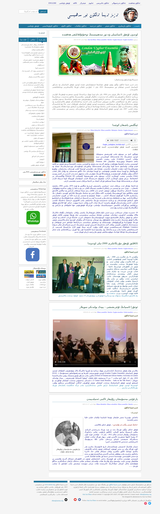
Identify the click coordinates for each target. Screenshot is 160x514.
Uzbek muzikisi (128, 312)
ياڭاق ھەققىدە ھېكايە (38, 50)
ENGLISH (52, 3)
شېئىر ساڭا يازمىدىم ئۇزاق (36, 77)
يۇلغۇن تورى (42, 279)
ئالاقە (75, 3)
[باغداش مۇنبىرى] (29, 273)
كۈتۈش (42, 159)
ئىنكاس (33, 39)
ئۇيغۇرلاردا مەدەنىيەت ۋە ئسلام (34, 110)
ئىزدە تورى (43, 287)
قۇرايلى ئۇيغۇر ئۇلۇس (37, 165)
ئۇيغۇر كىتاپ (30, 282)
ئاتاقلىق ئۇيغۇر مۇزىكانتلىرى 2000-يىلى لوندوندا (113, 243)
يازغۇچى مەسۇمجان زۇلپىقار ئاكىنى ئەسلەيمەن (112, 399)
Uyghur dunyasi (117, 39)
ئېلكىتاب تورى (30, 284)
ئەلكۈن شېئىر (110, 26)
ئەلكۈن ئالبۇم (66, 26)
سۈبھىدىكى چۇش (39, 138)
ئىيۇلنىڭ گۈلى (40, 162)
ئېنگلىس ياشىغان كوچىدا (125, 125)
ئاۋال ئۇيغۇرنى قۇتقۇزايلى (36, 113)
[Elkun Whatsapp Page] (35, 225)
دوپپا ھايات (43, 284)
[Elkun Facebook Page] (36, 262)
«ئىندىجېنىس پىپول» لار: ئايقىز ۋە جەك (33, 71)
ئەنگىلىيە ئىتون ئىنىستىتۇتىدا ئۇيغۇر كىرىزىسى (34, 147)
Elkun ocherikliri (112, 404)
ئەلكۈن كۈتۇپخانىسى (50, 26)
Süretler (109, 39)
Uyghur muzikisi (128, 39)
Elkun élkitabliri (101, 404)
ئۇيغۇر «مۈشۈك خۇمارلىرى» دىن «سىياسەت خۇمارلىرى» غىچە (34, 134)
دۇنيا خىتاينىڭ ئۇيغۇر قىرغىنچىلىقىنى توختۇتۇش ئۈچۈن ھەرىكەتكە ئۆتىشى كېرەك (33, 92)
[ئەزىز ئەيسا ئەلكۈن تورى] (41, 273)
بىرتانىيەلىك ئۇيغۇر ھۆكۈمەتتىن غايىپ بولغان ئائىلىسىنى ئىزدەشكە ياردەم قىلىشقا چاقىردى (33, 85)
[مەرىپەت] (29, 277)
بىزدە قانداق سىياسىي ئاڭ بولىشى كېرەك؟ (34, 152)
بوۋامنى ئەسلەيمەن (38, 122)
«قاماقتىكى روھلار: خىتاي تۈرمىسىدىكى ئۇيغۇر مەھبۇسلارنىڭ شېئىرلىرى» (32, 46)
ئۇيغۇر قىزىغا (40, 119)
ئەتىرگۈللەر (40, 65)
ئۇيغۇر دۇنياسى (64, 3)
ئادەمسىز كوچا (39, 68)
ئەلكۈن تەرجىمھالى (119, 3)
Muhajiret (114, 130)
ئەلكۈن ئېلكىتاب (81, 26)
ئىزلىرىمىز (43, 282)
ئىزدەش (43, 11)
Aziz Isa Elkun (92, 39)
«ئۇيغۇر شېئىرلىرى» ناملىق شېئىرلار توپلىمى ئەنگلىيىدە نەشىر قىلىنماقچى (33, 61)
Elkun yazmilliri (102, 39)
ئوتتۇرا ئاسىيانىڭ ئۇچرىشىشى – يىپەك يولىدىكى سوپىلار (108, 307)
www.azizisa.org (50, 484)
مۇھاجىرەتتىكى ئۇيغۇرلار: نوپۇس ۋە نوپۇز (33, 101)
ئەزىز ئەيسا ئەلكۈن (115, 484)
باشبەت (137, 26)
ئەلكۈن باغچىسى (39, 74)
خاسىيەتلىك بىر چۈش (38, 125)
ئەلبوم (91, 3)
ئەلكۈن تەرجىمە (96, 26)
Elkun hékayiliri (95, 130)
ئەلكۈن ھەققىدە (134, 3)
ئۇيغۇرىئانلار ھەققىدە (38, 116)
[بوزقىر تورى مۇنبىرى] (41, 277)
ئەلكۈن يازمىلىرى (124, 26)
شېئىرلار (83, 3)
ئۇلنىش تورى (30, 287)
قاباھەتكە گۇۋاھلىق (38, 97)
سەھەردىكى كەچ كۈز (38, 156)
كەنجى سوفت (30, 279)
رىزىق (42, 80)
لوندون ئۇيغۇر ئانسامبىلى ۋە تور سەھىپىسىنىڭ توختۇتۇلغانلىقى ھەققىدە (100, 34)
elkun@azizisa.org (145, 494)
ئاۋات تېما (23, 39)
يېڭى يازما (42, 40)
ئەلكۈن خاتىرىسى (102, 3)
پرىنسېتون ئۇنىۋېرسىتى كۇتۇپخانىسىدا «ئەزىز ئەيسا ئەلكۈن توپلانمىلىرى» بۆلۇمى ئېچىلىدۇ (33, 55)
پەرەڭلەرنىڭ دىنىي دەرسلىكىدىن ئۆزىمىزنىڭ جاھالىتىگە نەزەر (34, 106)
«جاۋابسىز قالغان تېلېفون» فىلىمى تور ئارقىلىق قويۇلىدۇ (33, 142)
